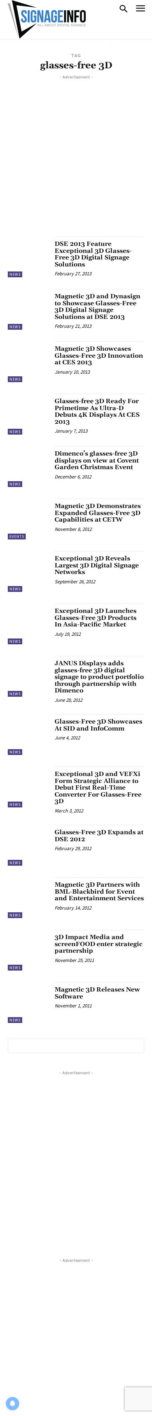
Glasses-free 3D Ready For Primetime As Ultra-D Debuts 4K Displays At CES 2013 (97, 411)
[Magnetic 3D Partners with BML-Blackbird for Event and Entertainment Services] (28, 897)
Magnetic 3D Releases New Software (97, 993)
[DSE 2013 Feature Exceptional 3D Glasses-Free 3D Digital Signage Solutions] (28, 257)
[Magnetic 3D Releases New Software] (28, 1002)
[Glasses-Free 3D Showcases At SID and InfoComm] (28, 734)
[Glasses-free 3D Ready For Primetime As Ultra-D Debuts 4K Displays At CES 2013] (28, 414)
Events (16, 536)
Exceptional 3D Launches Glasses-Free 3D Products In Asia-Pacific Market (95, 617)
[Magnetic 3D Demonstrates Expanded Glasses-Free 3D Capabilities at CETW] (28, 519)
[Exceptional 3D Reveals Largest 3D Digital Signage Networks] (28, 571)
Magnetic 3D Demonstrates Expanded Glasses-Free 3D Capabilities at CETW (98, 513)
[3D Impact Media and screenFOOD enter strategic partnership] (28, 950)
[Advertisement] (76, 157)
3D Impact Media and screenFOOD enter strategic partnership (99, 944)
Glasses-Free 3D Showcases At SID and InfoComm (98, 725)
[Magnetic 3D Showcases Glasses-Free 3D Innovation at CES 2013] (28, 361)
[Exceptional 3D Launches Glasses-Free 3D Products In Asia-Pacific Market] (28, 624)
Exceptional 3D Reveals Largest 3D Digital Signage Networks (97, 565)
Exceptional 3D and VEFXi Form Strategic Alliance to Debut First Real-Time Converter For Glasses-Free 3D (98, 787)
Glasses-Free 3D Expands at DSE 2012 (99, 835)
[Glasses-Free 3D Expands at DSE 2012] (28, 845)
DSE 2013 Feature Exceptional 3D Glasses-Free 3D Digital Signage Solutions (93, 254)
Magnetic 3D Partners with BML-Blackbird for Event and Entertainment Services (99, 891)
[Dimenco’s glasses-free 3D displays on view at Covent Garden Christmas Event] (28, 466)
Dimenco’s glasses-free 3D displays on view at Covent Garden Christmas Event (97, 460)
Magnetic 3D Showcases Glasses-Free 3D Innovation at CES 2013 (99, 355)
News (15, 274)
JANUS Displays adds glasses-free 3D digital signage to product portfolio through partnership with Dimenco (99, 676)
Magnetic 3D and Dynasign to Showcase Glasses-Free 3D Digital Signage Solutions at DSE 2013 (97, 306)
